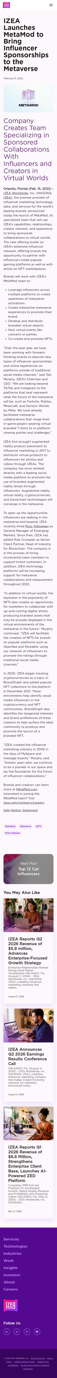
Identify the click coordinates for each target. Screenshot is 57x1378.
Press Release (12, 833)
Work (8, 1261)
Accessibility (13, 1365)
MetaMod (10, 826)
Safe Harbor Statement (20, 810)
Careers (10, 1289)
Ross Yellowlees (37, 526)
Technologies (15, 1246)
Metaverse (25, 826)
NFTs (38, 826)
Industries (12, 1254)
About (9, 1282)
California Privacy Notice (24, 1362)
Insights (10, 1268)
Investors (11, 1275)
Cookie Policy (43, 1362)
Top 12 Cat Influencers (28, 869)
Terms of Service (38, 1358)
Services (11, 1239)
